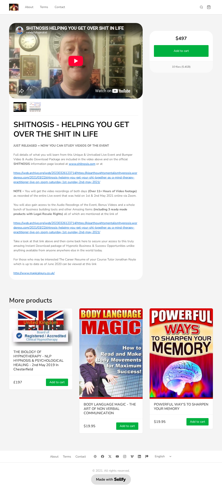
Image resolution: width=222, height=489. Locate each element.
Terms (44, 7)
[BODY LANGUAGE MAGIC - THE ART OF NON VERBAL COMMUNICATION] (111, 353)
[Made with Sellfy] (111, 479)
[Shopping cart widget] (209, 7)
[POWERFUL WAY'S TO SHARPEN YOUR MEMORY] (181, 353)
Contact (60, 7)
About (29, 7)
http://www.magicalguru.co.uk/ (34, 273)
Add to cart (181, 51)
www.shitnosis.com (82, 164)
